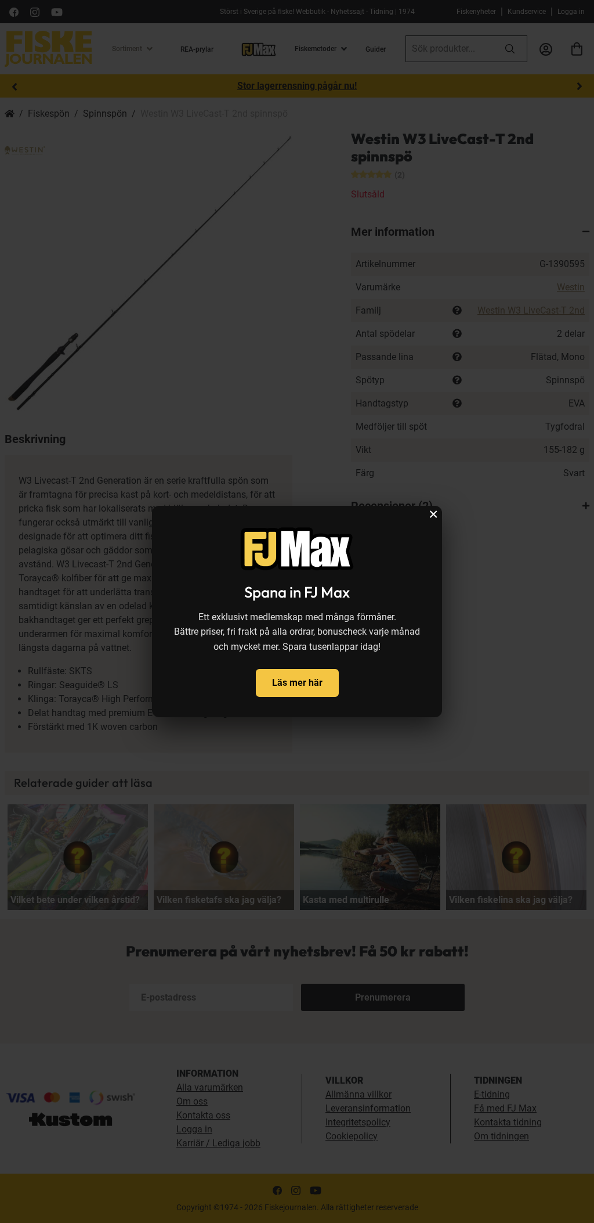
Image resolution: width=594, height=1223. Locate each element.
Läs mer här (297, 682)
